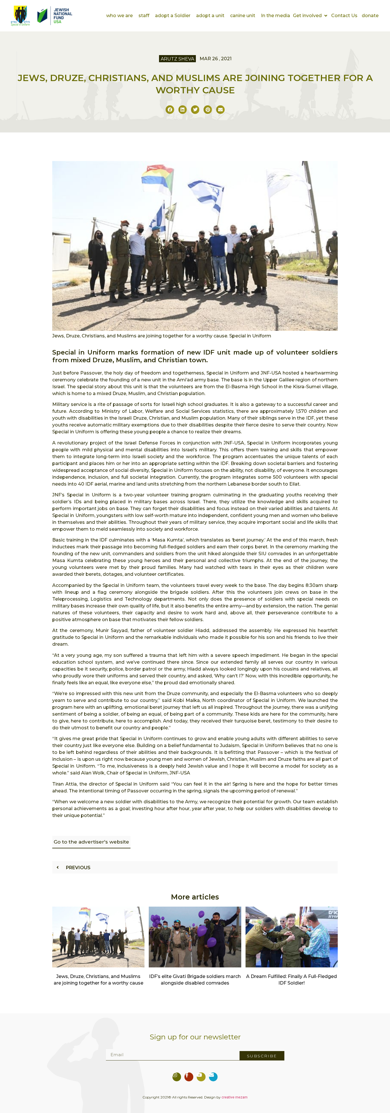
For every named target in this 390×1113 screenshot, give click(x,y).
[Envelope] (213, 1076)
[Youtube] (201, 1076)
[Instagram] (176, 1076)
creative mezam (235, 1097)
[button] (310, 15)
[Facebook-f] (188, 1076)
